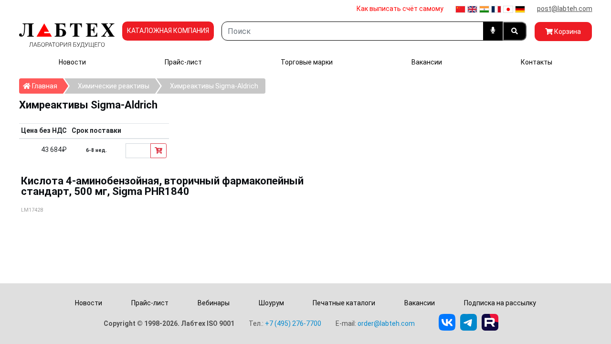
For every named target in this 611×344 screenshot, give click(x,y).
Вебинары (214, 303)
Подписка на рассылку (500, 303)
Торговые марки (307, 62)
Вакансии (426, 62)
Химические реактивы (113, 86)
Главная (47, 86)
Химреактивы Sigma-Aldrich (214, 86)
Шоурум (271, 303)
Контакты (536, 62)
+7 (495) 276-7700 (293, 323)
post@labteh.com (564, 8)
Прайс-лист (183, 62)
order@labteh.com (386, 323)
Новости (72, 62)
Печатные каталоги (344, 303)
